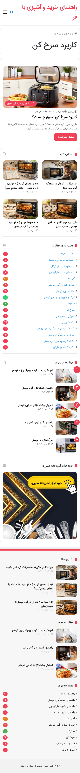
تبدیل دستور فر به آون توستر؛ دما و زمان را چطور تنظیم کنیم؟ (21, 186)
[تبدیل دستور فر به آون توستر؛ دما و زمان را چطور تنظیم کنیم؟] (20, 170)
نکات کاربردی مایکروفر (62, 347)
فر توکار (71, 304)
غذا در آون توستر (65, 291)
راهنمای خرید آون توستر (61, 260)
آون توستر (69, 279)
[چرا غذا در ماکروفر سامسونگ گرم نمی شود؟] (59, 170)
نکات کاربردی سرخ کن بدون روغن (56, 329)
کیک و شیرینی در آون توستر (59, 297)
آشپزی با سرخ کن (65, 316)
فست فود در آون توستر (62, 285)
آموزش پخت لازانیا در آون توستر (35, 405)
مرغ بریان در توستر (42, 440)
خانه (72, 34)
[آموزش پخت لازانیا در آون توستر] (66, 410)
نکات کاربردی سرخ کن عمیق (59, 341)
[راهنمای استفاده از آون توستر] (66, 393)
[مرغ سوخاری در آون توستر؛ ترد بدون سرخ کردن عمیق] (20, 209)
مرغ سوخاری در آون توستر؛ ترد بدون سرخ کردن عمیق (21, 224)
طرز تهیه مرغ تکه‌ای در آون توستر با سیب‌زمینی (62, 224)
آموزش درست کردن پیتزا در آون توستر (32, 370)
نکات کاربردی (68, 322)
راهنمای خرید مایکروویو (62, 272)
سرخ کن (70, 310)
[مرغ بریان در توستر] (66, 445)
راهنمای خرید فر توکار (63, 266)
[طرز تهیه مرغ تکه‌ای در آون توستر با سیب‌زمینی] (59, 209)
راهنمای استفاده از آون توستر (37, 388)
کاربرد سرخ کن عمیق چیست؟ (54, 117)
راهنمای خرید (68, 254)
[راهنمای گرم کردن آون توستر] (66, 428)
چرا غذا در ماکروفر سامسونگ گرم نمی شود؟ (61, 186)
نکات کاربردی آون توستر (61, 335)
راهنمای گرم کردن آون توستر (38, 422)
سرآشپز (71, 112)
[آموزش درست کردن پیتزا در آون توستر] (66, 376)
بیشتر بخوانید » (65, 137)
